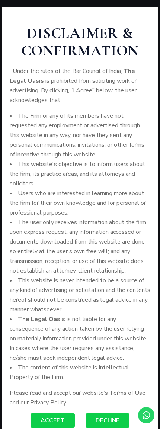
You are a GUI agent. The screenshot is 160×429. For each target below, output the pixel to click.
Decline (107, 420)
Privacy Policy (48, 402)
